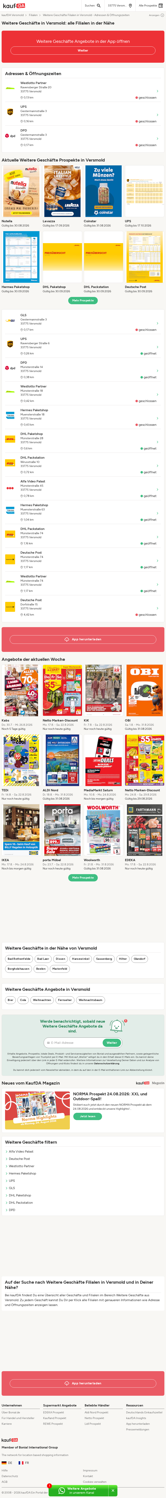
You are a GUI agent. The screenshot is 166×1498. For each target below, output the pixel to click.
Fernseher (65, 1000)
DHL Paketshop (20, 1195)
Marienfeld (59, 969)
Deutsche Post (19, 1159)
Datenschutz (10, 1476)
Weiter (83, 50)
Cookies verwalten (94, 1482)
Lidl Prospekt (93, 1424)
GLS (12, 1188)
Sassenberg (104, 959)
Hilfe (5, 1470)
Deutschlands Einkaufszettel (144, 1412)
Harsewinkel (80, 959)
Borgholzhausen (18, 969)
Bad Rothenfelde (19, 959)
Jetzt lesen (87, 1116)
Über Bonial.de (11, 1412)
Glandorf (140, 959)
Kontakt (88, 1476)
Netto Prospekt (94, 1418)
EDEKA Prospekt (53, 1412)
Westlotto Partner (21, 1166)
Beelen (41, 969)
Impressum (90, 1470)
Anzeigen (154, 15)
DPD (12, 1210)
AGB (4, 1482)
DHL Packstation (21, 1203)
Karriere (7, 1424)
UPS (12, 1181)
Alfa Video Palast (21, 1151)
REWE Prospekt (53, 1424)
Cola (23, 1000)
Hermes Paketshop (22, 1173)
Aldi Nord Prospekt (96, 1412)
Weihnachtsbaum (90, 1000)
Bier (10, 1000)
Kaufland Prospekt (54, 1418)
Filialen (33, 15)
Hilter (123, 959)
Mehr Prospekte (83, 300)
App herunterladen (138, 1424)
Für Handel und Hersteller (18, 1418)
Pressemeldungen (137, 1429)
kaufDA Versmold (13, 15)
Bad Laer (43, 959)
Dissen (60, 959)
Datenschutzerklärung (106, 1063)
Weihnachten (42, 1000)
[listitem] (21, 196)
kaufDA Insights (136, 1418)
